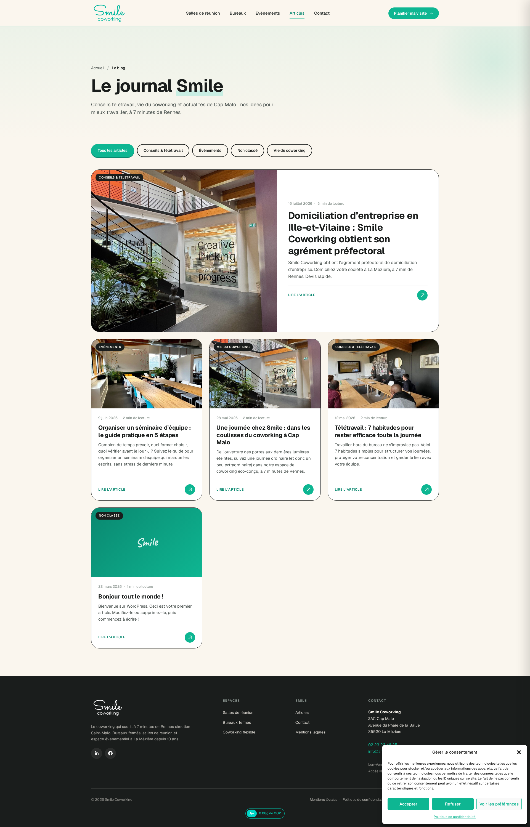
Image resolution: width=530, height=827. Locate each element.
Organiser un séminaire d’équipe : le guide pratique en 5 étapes (144, 431)
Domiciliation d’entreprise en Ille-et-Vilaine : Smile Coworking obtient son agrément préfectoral (353, 233)
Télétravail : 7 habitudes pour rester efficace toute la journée (378, 431)
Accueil (97, 67)
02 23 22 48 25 (382, 744)
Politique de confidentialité (455, 817)
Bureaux (238, 13)
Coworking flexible (239, 732)
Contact (322, 13)
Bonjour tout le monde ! (130, 596)
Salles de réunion (203, 13)
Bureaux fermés (237, 722)
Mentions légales (310, 732)
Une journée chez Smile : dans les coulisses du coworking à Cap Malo (263, 435)
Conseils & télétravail (163, 150)
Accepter (408, 804)
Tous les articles (113, 150)
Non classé (247, 150)
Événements (268, 13)
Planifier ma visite (410, 13)
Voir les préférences (499, 804)
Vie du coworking (290, 150)
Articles (297, 13)
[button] (519, 752)
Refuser (453, 804)
